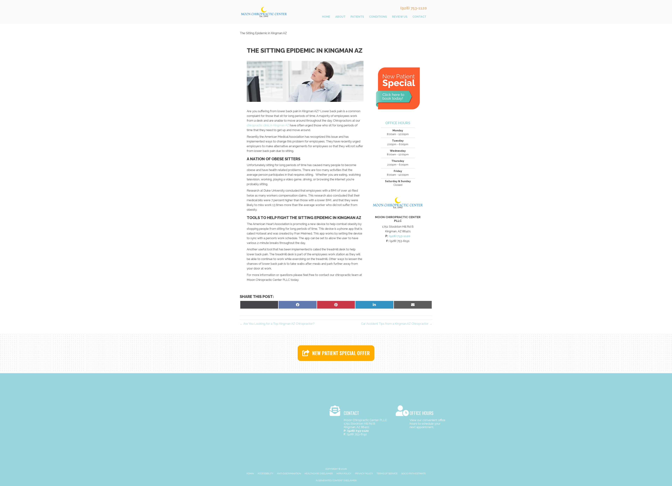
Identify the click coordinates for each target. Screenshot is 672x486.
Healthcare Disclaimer (319, 473)
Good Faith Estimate (413, 473)
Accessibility (265, 473)
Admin (250, 473)
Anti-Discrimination (289, 473)
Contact (419, 16)
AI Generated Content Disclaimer (336, 480)
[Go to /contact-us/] (359, 421)
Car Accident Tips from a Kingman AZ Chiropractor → (396, 323)
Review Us (399, 16)
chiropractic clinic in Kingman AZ (268, 125)
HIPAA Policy (344, 473)
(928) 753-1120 (413, 8)
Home (326, 16)
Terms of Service (387, 473)
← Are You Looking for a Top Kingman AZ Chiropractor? (277, 323)
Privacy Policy (364, 473)
